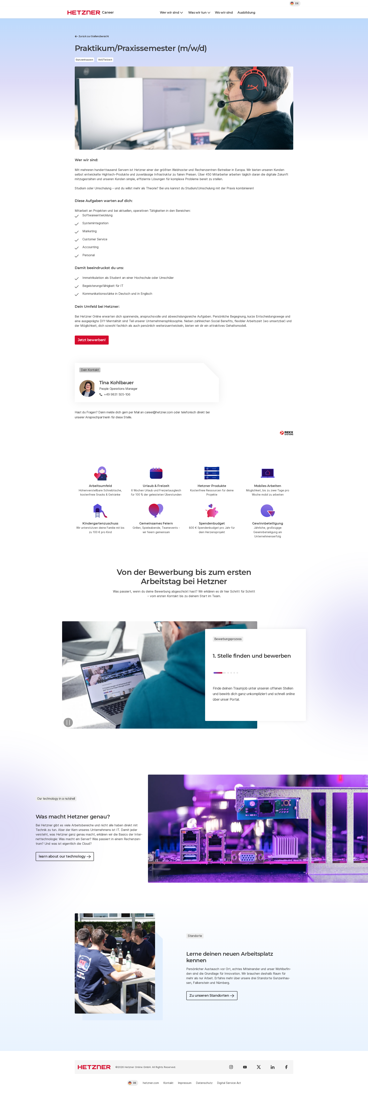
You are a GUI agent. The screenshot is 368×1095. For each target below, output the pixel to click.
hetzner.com (151, 1082)
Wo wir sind (224, 12)
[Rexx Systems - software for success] (286, 433)
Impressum (184, 1082)
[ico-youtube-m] (245, 1067)
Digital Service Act (229, 1082)
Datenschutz (204, 1082)
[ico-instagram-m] (231, 1067)
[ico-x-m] (259, 1067)
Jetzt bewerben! (92, 340)
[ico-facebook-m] (286, 1067)
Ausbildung (246, 12)
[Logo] (94, 1067)
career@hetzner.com (159, 412)
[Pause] (68, 722)
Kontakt (168, 1082)
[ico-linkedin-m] (272, 1067)
